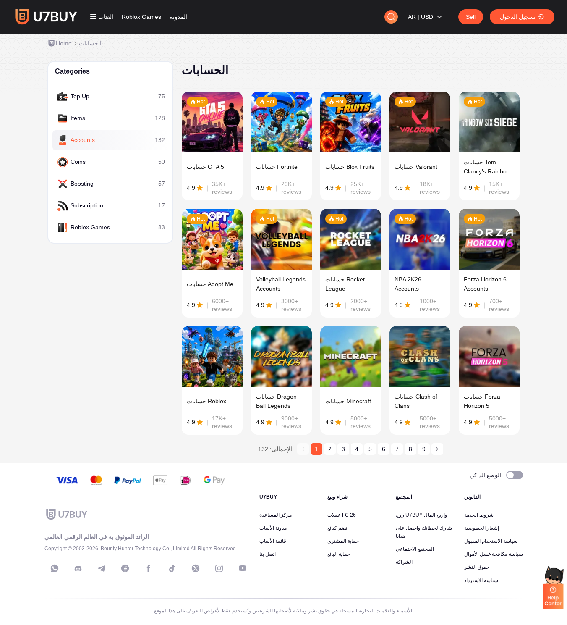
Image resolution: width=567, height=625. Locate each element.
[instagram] (219, 568)
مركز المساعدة (275, 515)
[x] (195, 568)
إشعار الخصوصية (481, 528)
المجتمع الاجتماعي (415, 549)
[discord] (78, 568)
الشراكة (404, 562)
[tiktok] (172, 568)
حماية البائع (338, 554)
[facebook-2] (148, 568)
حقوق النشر (476, 567)
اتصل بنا (267, 554)
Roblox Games (141, 16)
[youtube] (242, 568)
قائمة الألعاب (272, 541)
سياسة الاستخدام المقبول (490, 541)
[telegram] (101, 568)
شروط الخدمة (479, 515)
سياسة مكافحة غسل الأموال (493, 554)
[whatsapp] (54, 568)
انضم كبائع (337, 528)
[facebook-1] (125, 568)
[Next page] (437, 449)
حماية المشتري (343, 541)
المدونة (178, 16)
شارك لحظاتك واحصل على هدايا (424, 532)
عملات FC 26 (341, 515)
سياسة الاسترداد (481, 580)
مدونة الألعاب (273, 528)
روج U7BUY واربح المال (421, 515)
